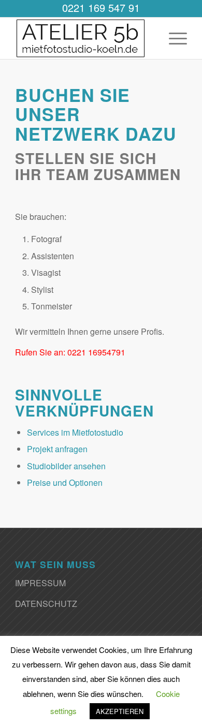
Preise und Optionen (65, 482)
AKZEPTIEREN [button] (119, 711)
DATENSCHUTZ (46, 604)
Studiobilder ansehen (66, 466)
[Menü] (172, 38)
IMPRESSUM (40, 583)
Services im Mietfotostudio (75, 432)
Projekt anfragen (57, 449)
